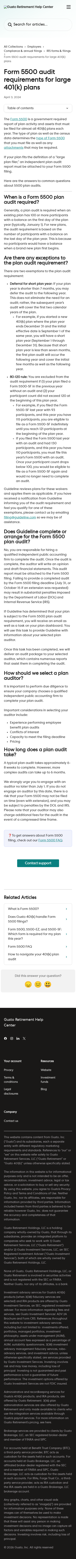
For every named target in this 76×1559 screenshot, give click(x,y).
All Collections (13, 46)
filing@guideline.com (20, 517)
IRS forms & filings (59, 51)
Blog (44, 1089)
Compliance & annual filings (23, 51)
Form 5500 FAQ (50, 840)
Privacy (8, 1070)
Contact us (11, 1121)
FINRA (29, 1439)
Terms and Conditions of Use (37, 1193)
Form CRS (29, 1318)
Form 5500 (18, 119)
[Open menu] (68, 7)
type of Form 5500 (50, 138)
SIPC (43, 1439)
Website (46, 1070)
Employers (34, 46)
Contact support (38, 863)
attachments (13, 147)
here (48, 1422)
